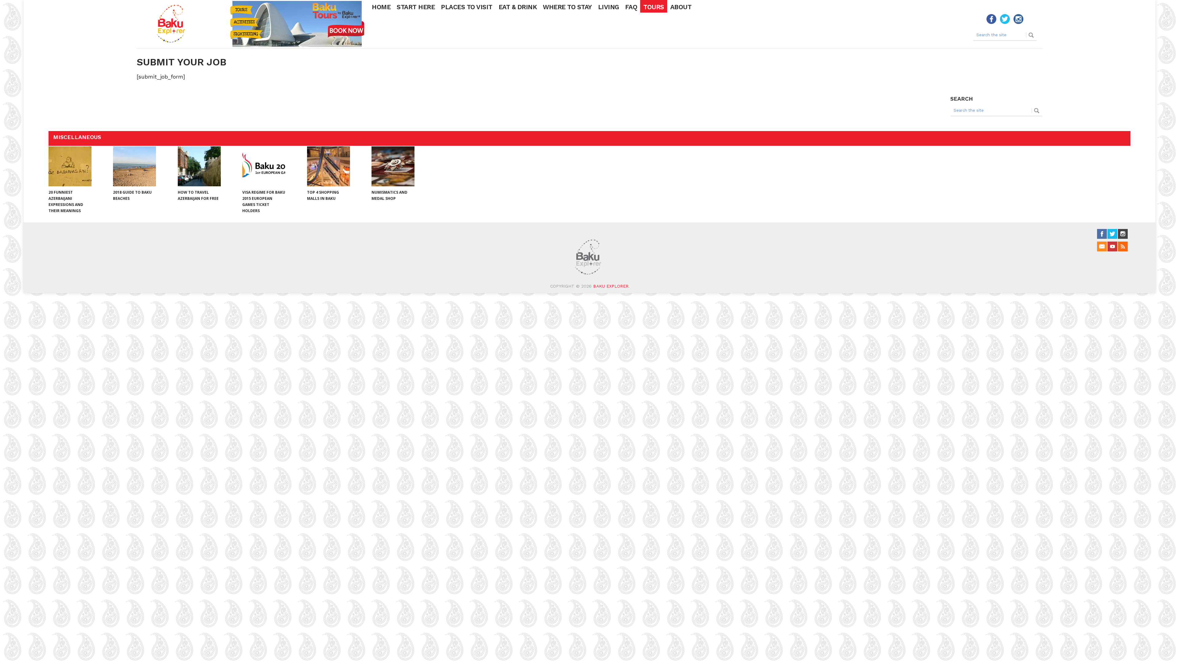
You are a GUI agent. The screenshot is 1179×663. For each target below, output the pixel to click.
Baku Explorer (610, 286)
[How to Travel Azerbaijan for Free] (199, 166)
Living (608, 7)
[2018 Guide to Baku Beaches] (134, 166)
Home (381, 7)
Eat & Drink (518, 7)
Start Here (416, 7)
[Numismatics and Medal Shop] (393, 166)
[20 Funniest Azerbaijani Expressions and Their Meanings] (70, 166)
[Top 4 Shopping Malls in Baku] (328, 166)
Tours (653, 7)
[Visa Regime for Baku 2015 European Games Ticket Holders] (263, 166)
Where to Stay (567, 7)
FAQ (631, 7)
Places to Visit (466, 7)
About (681, 7)
